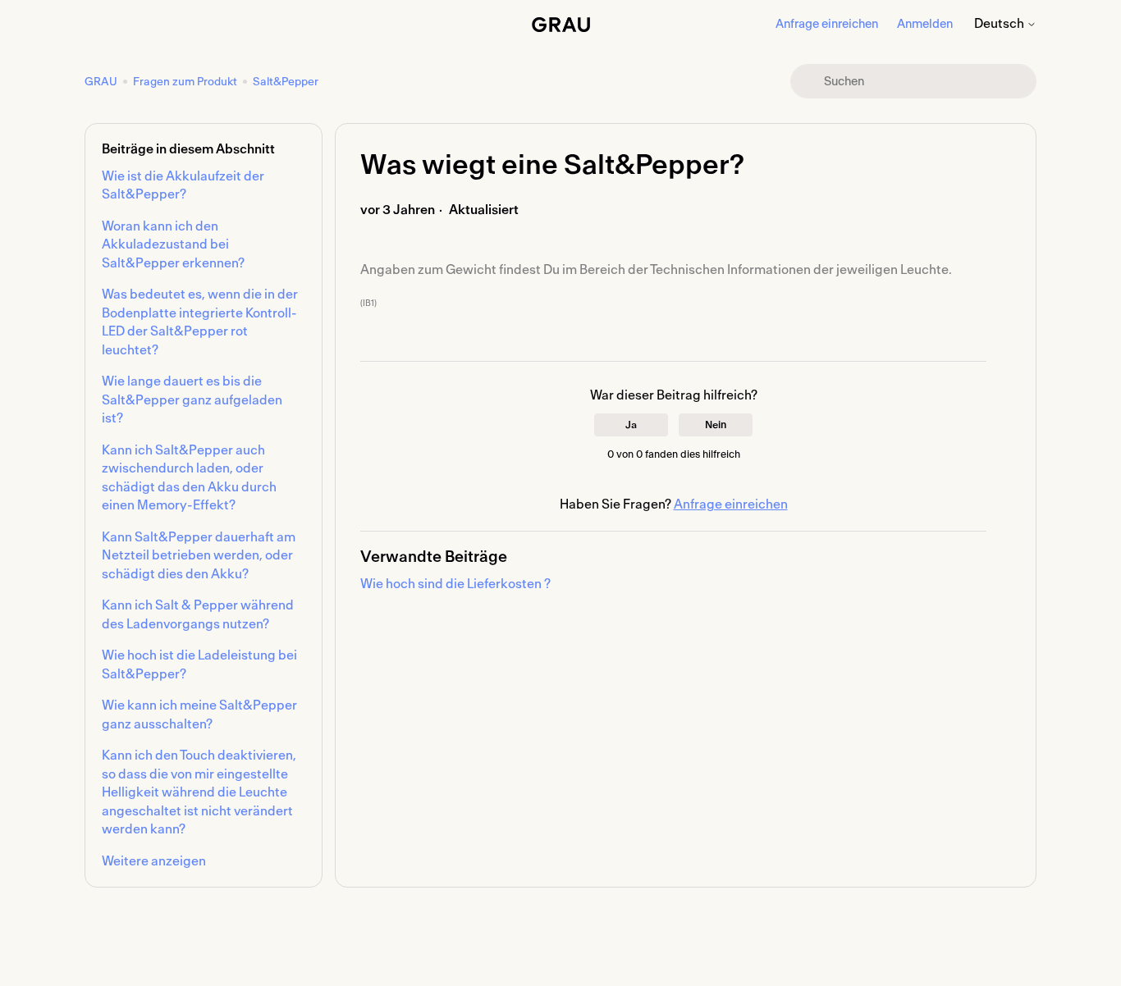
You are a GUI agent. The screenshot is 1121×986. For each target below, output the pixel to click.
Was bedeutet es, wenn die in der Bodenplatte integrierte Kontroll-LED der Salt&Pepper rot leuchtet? (200, 322)
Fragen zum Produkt (185, 82)
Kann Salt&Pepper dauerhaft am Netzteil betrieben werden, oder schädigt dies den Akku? (198, 556)
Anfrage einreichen (827, 24)
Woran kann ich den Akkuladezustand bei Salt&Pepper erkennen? (173, 245)
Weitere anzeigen (154, 861)
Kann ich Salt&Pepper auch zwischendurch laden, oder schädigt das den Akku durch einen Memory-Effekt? (189, 478)
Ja (631, 425)
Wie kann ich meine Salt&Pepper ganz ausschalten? (199, 715)
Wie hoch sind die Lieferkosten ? (455, 584)
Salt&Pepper (285, 82)
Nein (715, 425)
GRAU (102, 82)
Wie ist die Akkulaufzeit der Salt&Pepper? (183, 186)
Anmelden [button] (925, 24)
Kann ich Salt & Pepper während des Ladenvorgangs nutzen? (198, 615)
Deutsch (1000, 23)
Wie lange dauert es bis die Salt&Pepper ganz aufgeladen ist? (192, 400)
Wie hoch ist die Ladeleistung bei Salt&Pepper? (199, 665)
